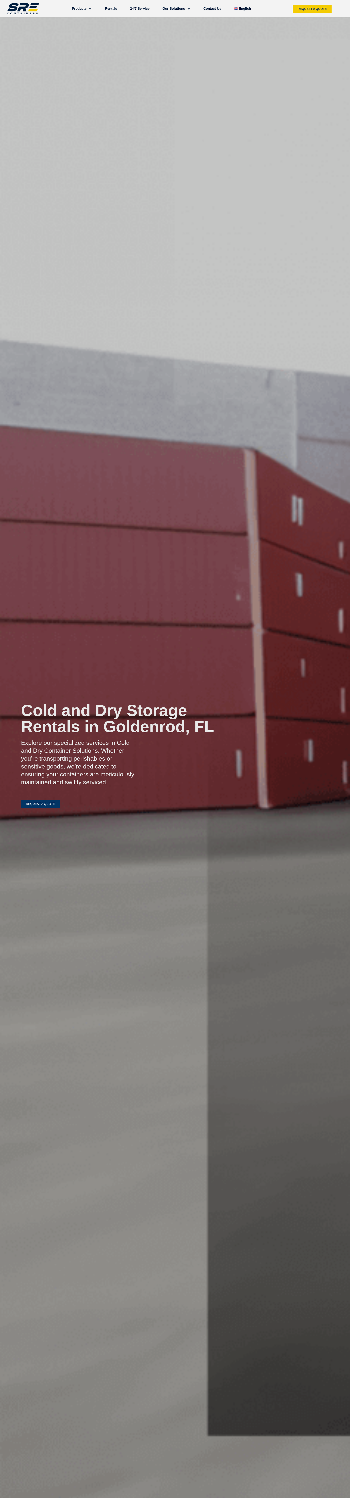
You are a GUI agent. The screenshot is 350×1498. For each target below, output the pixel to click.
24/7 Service (139, 9)
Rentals (111, 9)
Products (79, 9)
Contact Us (212, 9)
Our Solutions (173, 9)
